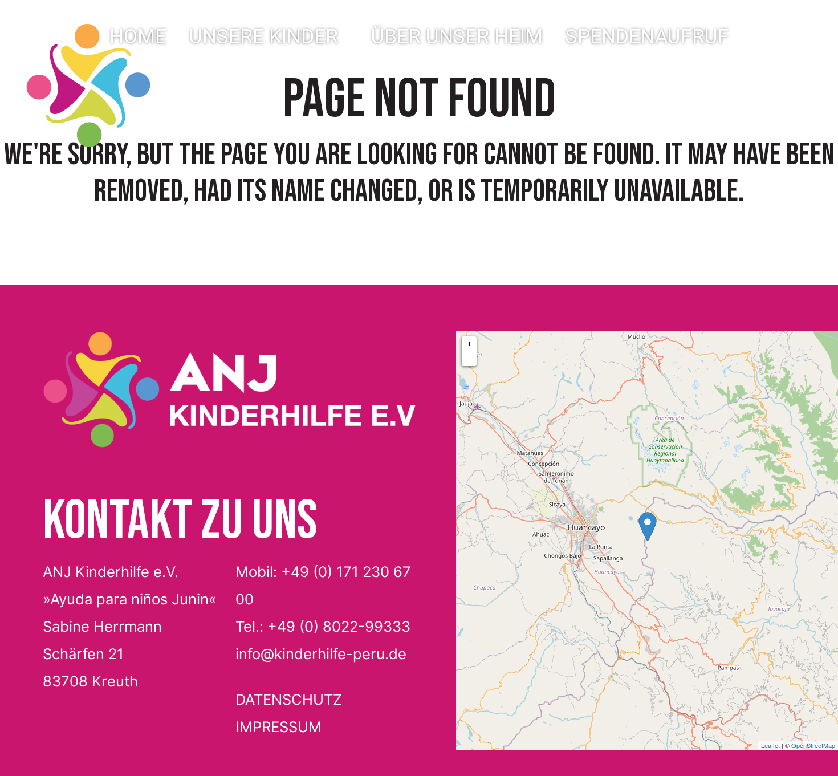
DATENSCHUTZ (288, 699)
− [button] (469, 359)
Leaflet (770, 745)
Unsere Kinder (263, 36)
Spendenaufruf (647, 36)
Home (137, 36)
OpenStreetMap (813, 745)
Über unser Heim (457, 36)
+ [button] (469, 344)
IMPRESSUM (278, 727)
